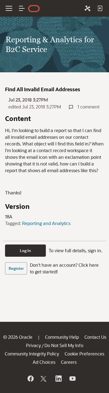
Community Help (62, 337)
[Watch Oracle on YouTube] (72, 378)
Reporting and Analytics (46, 223)
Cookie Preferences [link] (84, 354)
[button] (22, 8)
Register (16, 268)
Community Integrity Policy (32, 354)
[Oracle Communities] (87, 8)
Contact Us (95, 337)
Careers (69, 362)
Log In (25, 250)
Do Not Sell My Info (63, 345)
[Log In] (100, 8)
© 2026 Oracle (17, 337)
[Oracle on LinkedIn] (58, 378)
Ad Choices (44, 362)
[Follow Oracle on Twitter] (44, 378)
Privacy (33, 345)
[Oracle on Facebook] (30, 378)
